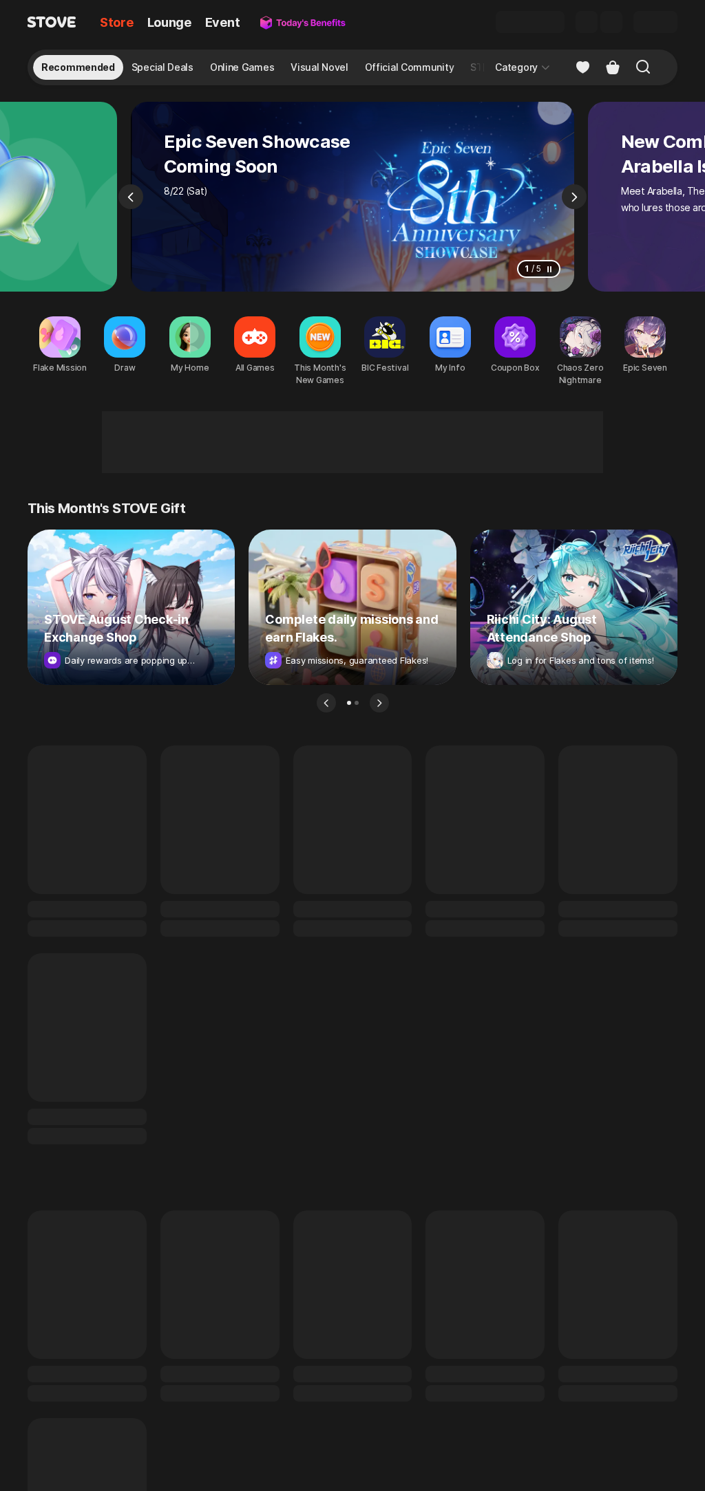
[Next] (574, 196)
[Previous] (130, 196)
